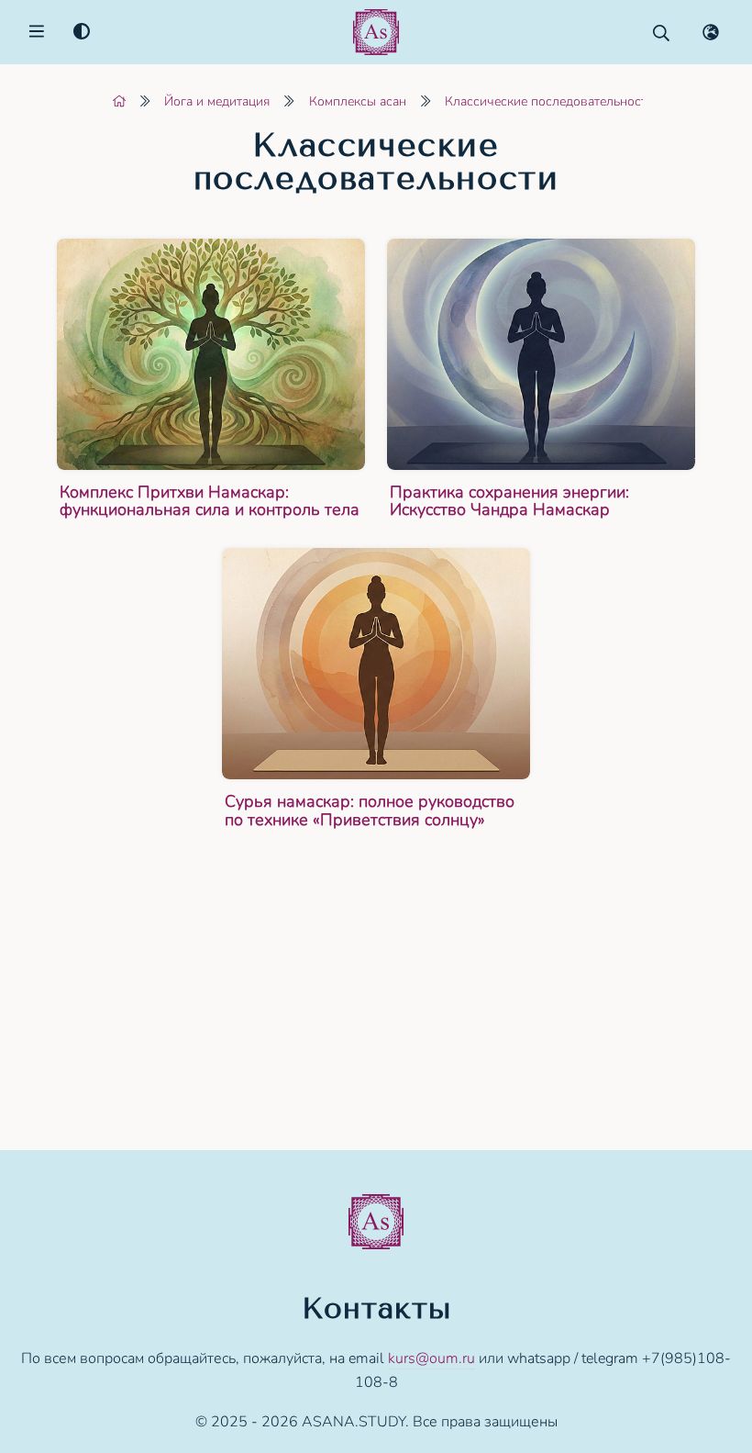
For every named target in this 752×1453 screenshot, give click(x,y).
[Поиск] (661, 32)
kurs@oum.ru (431, 1358)
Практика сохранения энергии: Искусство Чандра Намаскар (509, 501)
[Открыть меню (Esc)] (36, 32)
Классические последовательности (549, 101)
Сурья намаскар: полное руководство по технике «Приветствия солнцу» (369, 810)
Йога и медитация (217, 101)
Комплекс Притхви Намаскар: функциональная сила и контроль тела (209, 501)
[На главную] (119, 101)
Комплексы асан (357, 101)
